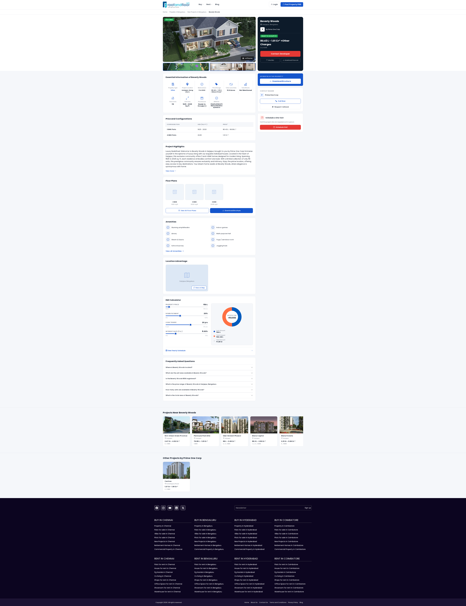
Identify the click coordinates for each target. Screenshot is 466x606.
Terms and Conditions (278, 602)
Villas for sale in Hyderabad (245, 533)
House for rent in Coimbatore (287, 568)
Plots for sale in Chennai (164, 537)
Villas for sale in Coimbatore (286, 533)
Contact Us (263, 602)
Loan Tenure (171, 322)
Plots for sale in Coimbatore (286, 537)
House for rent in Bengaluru (205, 568)
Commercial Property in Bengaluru (209, 549)
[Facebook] (156, 507)
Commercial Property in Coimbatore (290, 549)
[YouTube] (169, 507)
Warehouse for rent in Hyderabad (248, 591)
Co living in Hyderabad (243, 576)
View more (170, 171)
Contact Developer (280, 54)
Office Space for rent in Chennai (168, 584)
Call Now (281, 101)
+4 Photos (248, 58)
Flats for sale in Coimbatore (286, 530)
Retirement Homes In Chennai (167, 545)
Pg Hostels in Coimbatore (285, 572)
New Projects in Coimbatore (286, 541)
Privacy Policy (293, 602)
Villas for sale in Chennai (164, 533)
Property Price (172, 304)
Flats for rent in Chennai (164, 564)
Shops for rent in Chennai (165, 580)
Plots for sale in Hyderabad (245, 537)
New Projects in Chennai (164, 541)
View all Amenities (174, 251)
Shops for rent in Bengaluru (205, 580)
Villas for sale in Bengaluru (205, 533)
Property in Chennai (162, 526)
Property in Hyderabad (243, 526)
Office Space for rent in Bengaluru (209, 584)
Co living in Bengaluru (203, 576)
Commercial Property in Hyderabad (249, 549)
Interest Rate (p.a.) (174, 331)
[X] (183, 507)
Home (165, 12)
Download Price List (291, 60)
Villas (173, 90)
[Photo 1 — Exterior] (186, 67)
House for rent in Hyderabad (246, 568)
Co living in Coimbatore (284, 576)
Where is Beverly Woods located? (179, 367)
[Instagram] (163, 507)
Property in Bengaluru (177, 12)
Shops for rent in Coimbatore (287, 580)
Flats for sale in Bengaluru (205, 530)
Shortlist (271, 60)
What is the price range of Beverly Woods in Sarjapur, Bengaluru (191, 384)
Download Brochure (233, 210)
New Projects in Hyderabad (245, 541)
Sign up (308, 508)
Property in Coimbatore (284, 526)
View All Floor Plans (188, 210)
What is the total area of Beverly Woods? (182, 395)
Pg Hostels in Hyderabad (244, 572)
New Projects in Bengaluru (196, 12)
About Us (254, 602)
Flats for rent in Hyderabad (245, 564)
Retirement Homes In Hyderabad (248, 545)
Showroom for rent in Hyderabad (248, 588)
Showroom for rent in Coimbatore (289, 588)
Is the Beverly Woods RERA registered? (181, 378)
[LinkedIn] (176, 507)
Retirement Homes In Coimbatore (289, 545)
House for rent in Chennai (165, 568)
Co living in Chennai (162, 576)
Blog (301, 602)
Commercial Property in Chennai (168, 549)
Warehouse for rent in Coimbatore (289, 591)
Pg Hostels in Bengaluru (204, 572)
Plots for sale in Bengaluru (205, 537)
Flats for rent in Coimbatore (286, 564)
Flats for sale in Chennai (164, 530)
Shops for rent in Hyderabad (246, 580)
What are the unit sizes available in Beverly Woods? (186, 373)
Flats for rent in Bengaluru (205, 564)
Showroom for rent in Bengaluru (207, 588)
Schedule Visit (282, 127)
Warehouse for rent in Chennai (167, 591)
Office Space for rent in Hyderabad (249, 584)
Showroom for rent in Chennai (167, 588)
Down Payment (172, 313)
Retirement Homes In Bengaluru (207, 545)
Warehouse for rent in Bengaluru (208, 591)
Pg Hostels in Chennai (163, 572)
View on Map (200, 288)
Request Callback (282, 107)
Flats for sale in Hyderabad (245, 530)
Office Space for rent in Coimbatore (290, 584)
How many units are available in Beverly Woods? (185, 390)
